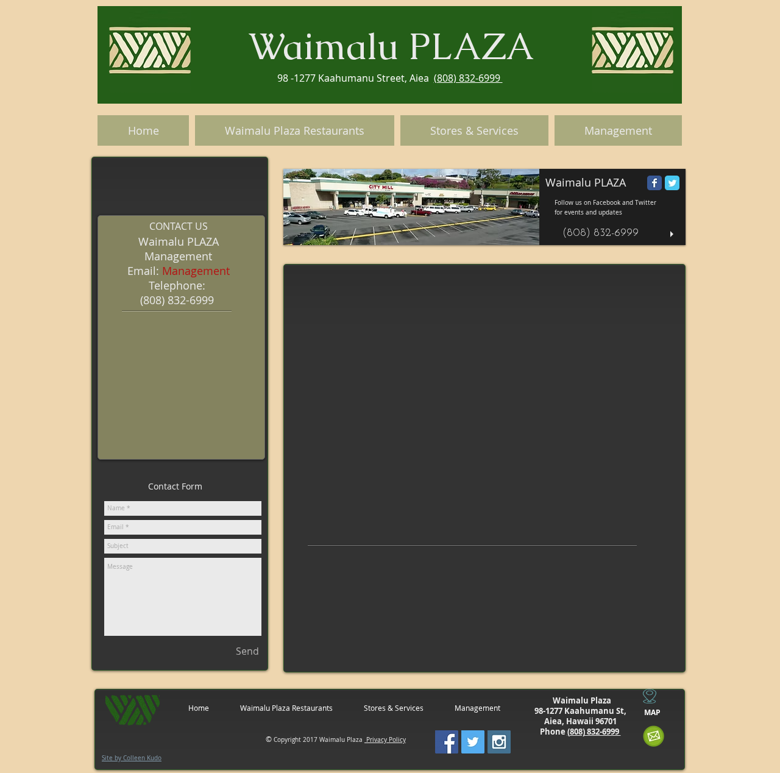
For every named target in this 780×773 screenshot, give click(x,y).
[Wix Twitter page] (672, 183)
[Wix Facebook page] (654, 183)
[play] (673, 234)
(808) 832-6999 (468, 78)
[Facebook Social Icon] (446, 741)
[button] (484, 207)
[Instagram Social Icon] (499, 741)
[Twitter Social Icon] (472, 741)
